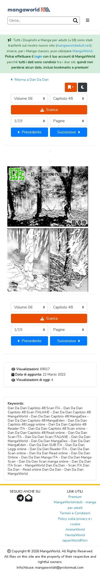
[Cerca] (75, 20)
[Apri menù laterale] (87, 20)
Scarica (52, 109)
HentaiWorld (75, 535)
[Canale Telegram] (21, 499)
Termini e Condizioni (75, 513)
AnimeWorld (75, 529)
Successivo (66, 132)
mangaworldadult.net (73, 45)
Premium (75, 497)
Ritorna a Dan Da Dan (31, 79)
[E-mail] (29, 499)
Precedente (32, 132)
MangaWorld (82, 51)
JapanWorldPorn (75, 540)
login (38, 56)
